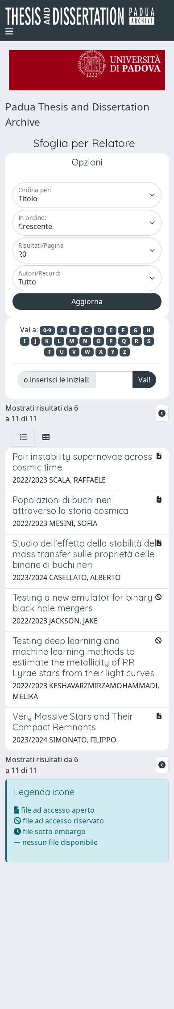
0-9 (47, 330)
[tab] (23, 437)
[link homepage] (83, 16)
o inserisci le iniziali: (57, 380)
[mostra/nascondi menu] (9, 31)
